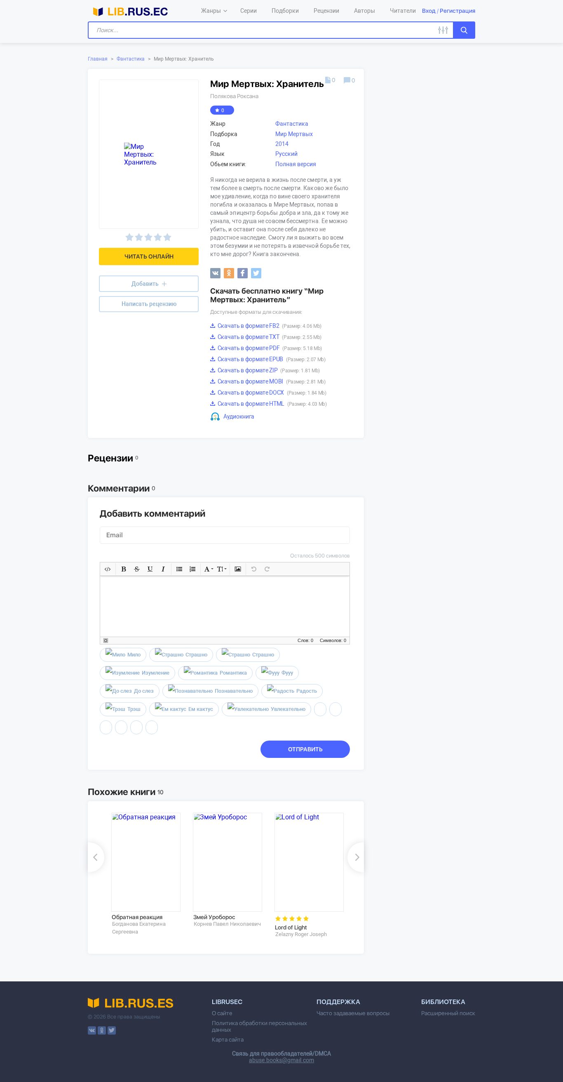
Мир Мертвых (294, 134)
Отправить (305, 749)
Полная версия (295, 164)
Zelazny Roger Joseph (301, 934)
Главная (98, 59)
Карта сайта (228, 1039)
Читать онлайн (149, 256)
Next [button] (355, 857)
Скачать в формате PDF (269, 348)
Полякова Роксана (234, 96)
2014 (282, 144)
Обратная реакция (137, 917)
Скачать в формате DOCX (271, 392)
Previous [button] (96, 857)
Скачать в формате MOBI (271, 381)
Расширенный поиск (448, 1013)
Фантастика (131, 59)
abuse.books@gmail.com (281, 1060)
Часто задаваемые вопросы (353, 1013)
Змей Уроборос (214, 917)
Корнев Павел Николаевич (227, 924)
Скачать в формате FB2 (268, 325)
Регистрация (457, 10)
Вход (429, 10)
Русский (286, 154)
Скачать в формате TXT (268, 337)
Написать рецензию (149, 304)
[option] (146, 874)
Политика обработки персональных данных (259, 1026)
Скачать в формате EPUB (271, 359)
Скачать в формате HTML (271, 403)
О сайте (222, 1013)
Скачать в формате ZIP (268, 370)
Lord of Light (291, 927)
